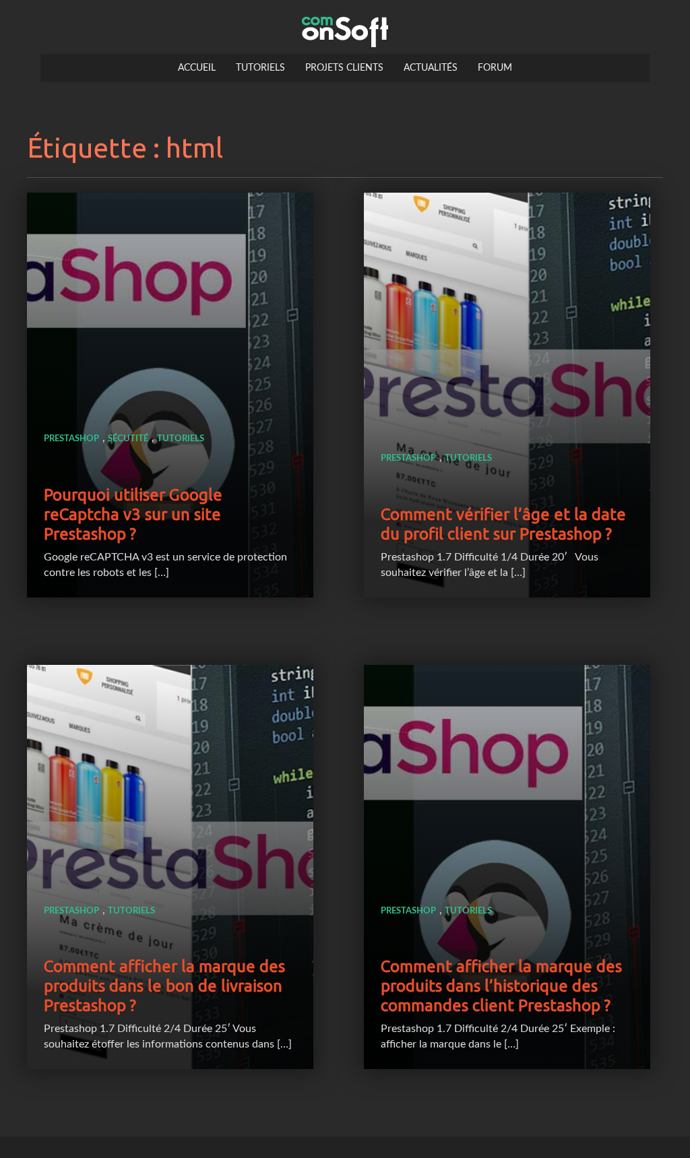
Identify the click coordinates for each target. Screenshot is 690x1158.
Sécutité (128, 439)
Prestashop (71, 439)
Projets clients (344, 68)
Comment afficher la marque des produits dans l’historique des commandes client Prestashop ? (501, 986)
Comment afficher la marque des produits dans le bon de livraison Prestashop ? (164, 986)
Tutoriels (260, 68)
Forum (495, 68)
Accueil (197, 68)
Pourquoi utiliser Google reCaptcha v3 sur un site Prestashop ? (133, 514)
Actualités (431, 68)
